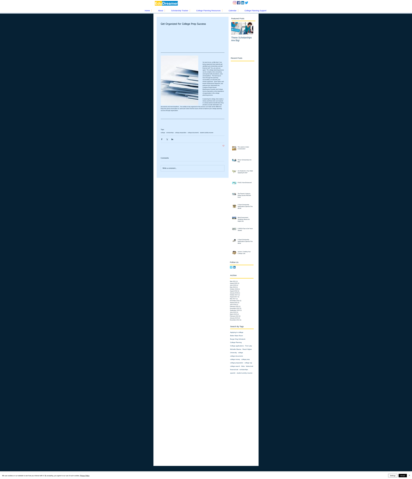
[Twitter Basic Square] (231, 267)
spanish (232, 373)
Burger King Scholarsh (237, 339)
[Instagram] (234, 2)
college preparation (180, 132)
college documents (193, 132)
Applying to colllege (236, 332)
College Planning (236, 342)
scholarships (170, 132)
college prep (245, 359)
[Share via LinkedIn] (172, 139)
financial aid (234, 369)
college (163, 132)
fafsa (243, 366)
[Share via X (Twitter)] (167, 139)
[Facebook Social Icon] (238, 2)
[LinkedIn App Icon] (242, 2)
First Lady (248, 346)
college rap (248, 363)
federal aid (249, 366)
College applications (237, 346)
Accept (402, 475)
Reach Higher (247, 349)
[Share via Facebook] (162, 139)
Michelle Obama (235, 349)
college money (235, 359)
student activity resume (206, 132)
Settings (392, 475)
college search (235, 366)
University (233, 352)
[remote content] (192, 39)
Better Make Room (236, 335)
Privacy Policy (84, 475)
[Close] (409, 475)
